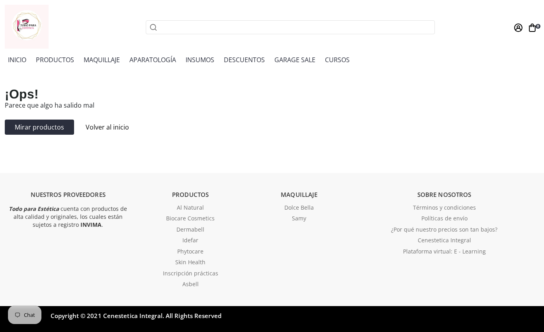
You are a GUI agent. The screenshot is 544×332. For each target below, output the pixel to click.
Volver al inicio (107, 127)
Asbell (190, 284)
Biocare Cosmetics (190, 219)
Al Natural (190, 208)
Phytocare (190, 252)
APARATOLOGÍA (152, 59)
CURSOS (337, 59)
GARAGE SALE (294, 59)
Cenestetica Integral (444, 241)
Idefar (190, 241)
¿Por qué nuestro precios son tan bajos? (444, 230)
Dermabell (190, 230)
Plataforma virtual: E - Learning (444, 252)
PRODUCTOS (55, 59)
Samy (299, 219)
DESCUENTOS (244, 59)
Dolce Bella (299, 208)
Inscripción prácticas (190, 274)
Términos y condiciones (444, 208)
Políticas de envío (444, 219)
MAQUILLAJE (102, 59)
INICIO (17, 59)
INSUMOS (200, 59)
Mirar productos (39, 127)
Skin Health (190, 262)
